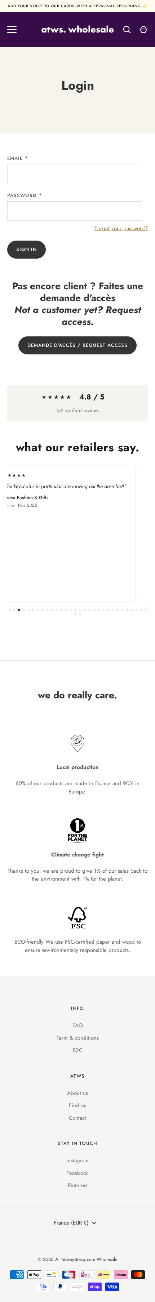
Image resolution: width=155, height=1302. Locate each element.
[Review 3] (19, 610)
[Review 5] (28, 610)
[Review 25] (122, 610)
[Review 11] (57, 610)
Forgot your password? (121, 228)
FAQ (77, 1025)
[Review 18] (89, 610)
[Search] (127, 29)
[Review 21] (103, 610)
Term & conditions (78, 1038)
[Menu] (12, 29)
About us (77, 1093)
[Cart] (143, 29)
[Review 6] (33, 610)
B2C (78, 1050)
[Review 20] (99, 610)
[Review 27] (131, 610)
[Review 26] (127, 610)
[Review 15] (75, 610)
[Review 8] (42, 610)
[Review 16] (80, 610)
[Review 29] (141, 610)
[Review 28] (136, 610)
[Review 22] (108, 610)
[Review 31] (75, 614)
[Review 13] (66, 610)
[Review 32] (80, 614)
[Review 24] (117, 610)
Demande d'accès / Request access (77, 345)
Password (21, 195)
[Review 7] (38, 610)
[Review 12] (61, 610)
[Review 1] (10, 610)
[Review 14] (71, 610)
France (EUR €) (71, 1223)
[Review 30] (146, 610)
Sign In (26, 249)
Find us (77, 1105)
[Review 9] (47, 610)
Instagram (77, 1160)
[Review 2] (14, 610)
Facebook (77, 1173)
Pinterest (78, 1185)
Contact (77, 1118)
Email (14, 158)
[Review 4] (24, 610)
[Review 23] (113, 610)
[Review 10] (52, 610)
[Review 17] (85, 610)
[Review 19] (94, 610)
